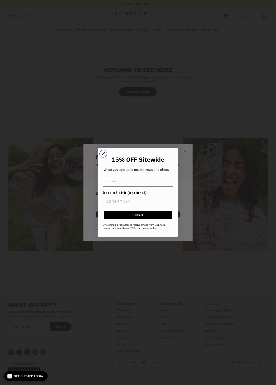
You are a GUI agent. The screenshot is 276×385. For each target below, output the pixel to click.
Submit (138, 215)
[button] (26, 376)
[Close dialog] (103, 153)
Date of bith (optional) (125, 193)
